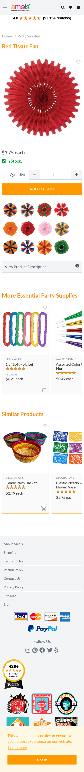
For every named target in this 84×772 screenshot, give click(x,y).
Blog (7, 604)
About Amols (13, 544)
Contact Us (12, 578)
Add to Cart (42, 189)
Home (7, 36)
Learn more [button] (17, 748)
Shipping (10, 552)
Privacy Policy (14, 587)
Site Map (10, 596)
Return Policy (13, 570)
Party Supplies (29, 36)
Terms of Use (13, 561)
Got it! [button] (42, 760)
